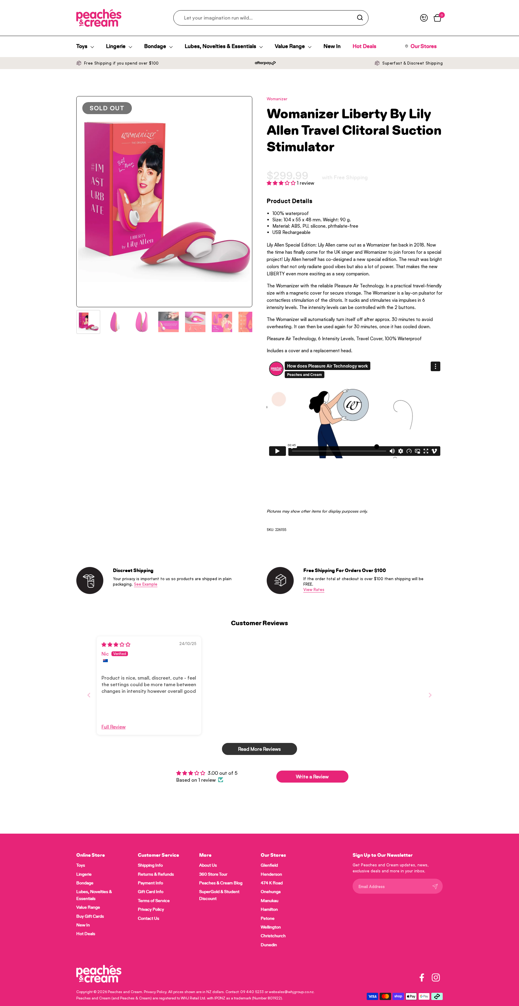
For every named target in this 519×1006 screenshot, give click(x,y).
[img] (116, 644)
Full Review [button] (114, 727)
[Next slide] (430, 695)
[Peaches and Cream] (98, 18)
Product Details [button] (290, 201)
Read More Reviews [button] (259, 749)
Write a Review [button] (312, 777)
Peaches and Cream (125, 991)
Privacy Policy (155, 991)
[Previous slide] (89, 695)
